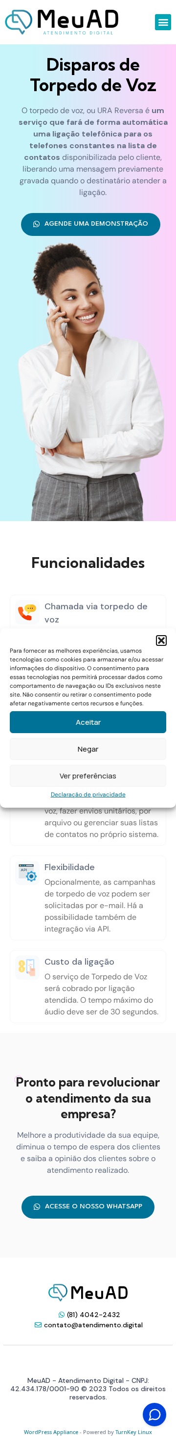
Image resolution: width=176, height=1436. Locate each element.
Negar (88, 749)
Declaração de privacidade (88, 794)
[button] (161, 640)
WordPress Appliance (51, 1432)
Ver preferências (88, 776)
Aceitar (88, 722)
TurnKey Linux (133, 1432)
